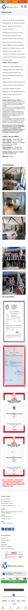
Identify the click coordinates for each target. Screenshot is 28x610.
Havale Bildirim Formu (6, 503)
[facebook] (2, 2)
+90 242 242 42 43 (6, 516)
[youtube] (8, 2)
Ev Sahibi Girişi (5, 499)
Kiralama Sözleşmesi (6, 546)
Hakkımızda (4, 538)
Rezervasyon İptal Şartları (7, 548)
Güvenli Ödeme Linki (14, 581)
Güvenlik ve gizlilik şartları (7, 505)
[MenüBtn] (25, 6)
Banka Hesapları (5, 540)
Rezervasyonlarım (6, 501)
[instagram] (11, 2)
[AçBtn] (22, 6)
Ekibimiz (3, 542)
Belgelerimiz (4, 544)
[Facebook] (2, 529)
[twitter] (5, 2)
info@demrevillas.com (7, 523)
